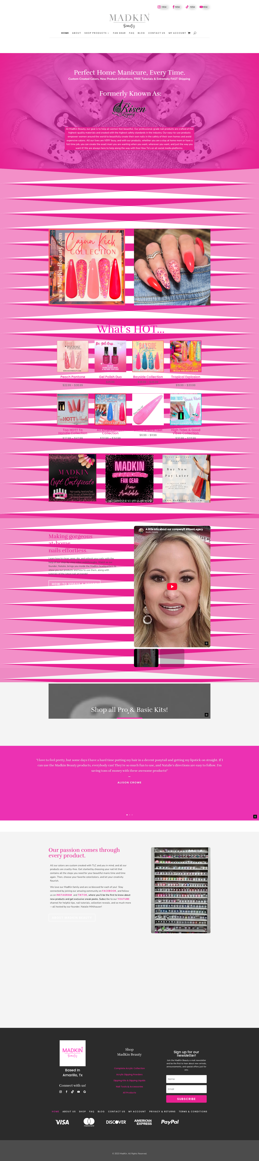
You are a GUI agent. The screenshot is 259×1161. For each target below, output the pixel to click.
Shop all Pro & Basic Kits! (129, 709)
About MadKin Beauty (72, 918)
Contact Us (156, 33)
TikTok (82, 895)
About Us (69, 1111)
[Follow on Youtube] (201, 6)
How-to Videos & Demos (74, 584)
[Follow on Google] (84, 1091)
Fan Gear (119, 33)
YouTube (124, 899)
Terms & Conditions (193, 1111)
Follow (164, 7)
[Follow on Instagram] (159, 6)
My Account (177, 33)
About (76, 33)
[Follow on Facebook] (173, 6)
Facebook (109, 891)
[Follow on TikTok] (187, 6)
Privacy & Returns (162, 1111)
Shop (82, 1111)
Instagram (65, 895)
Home (65, 33)
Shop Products (95, 33)
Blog (141, 33)
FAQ (131, 33)
